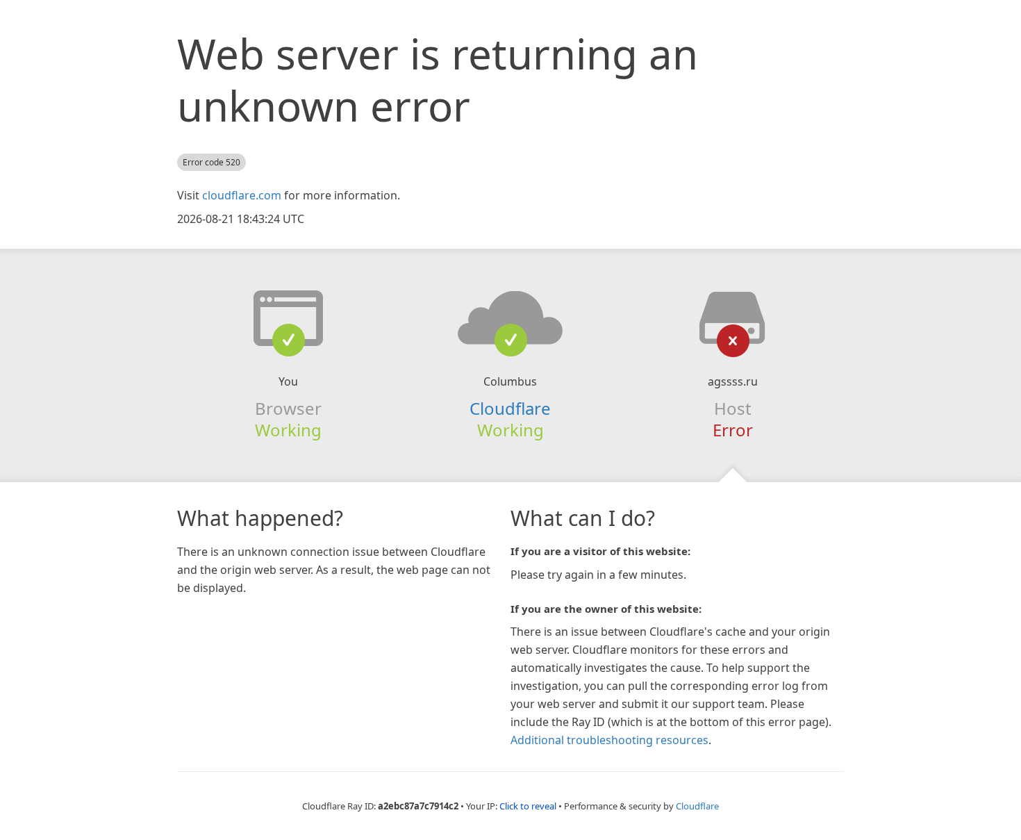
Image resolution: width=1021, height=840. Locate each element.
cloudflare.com (241, 195)
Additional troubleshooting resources (609, 740)
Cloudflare (510, 408)
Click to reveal (527, 806)
